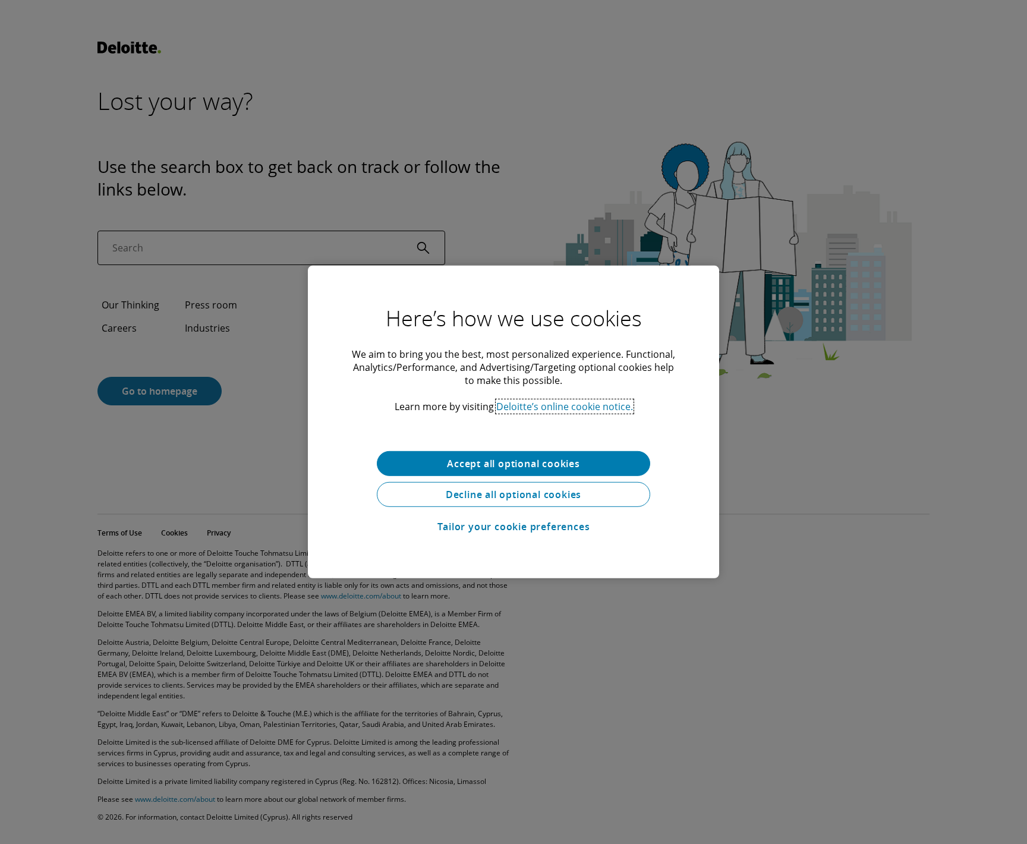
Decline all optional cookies (513, 494)
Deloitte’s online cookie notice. (564, 406)
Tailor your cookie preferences (513, 526)
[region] (513, 422)
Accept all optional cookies (513, 463)
